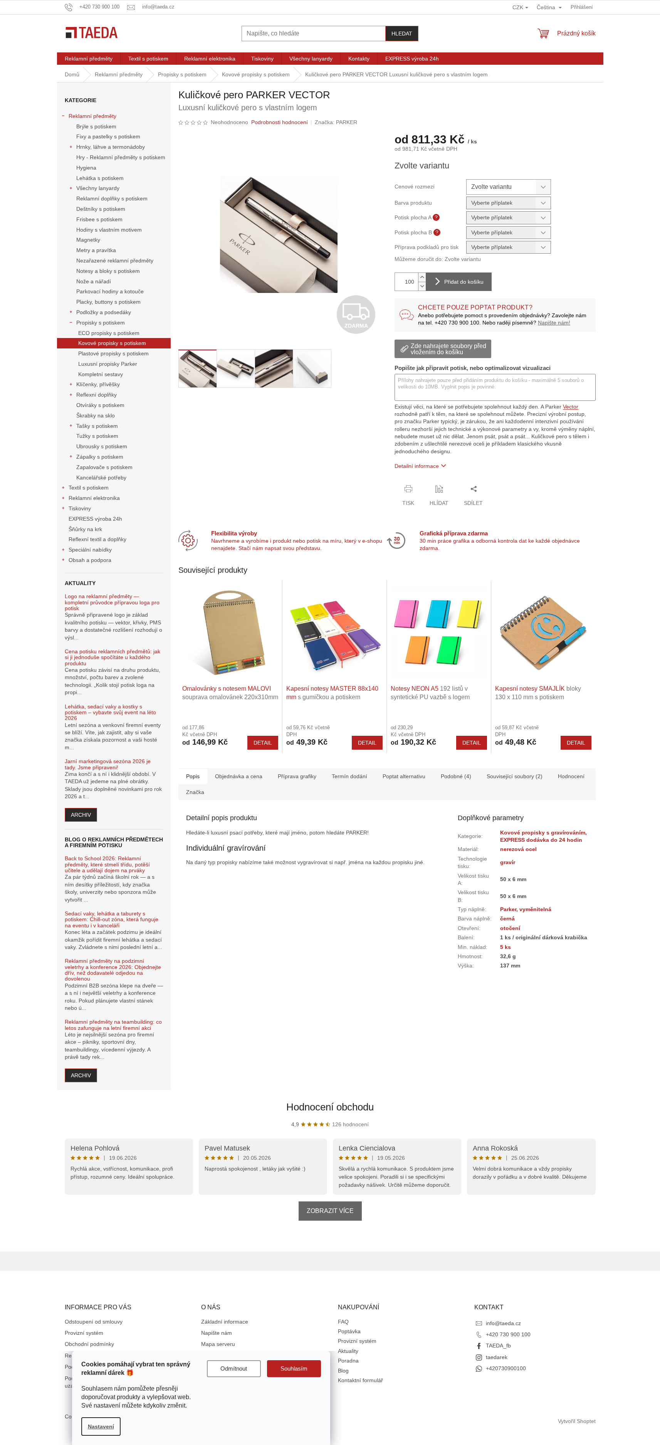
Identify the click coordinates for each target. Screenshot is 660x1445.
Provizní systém (84, 1333)
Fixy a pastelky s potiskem (108, 136)
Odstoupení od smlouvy (94, 1322)
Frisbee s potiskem (99, 219)
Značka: (336, 122)
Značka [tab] (195, 792)
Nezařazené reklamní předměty (114, 260)
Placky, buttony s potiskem (108, 302)
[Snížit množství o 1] (422, 286)
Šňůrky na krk (85, 529)
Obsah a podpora (90, 560)
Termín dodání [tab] (349, 776)
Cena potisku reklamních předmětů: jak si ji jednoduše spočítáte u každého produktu (112, 657)
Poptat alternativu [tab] (404, 776)
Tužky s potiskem (97, 436)
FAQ (343, 1322)
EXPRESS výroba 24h (95, 519)
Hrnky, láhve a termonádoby (110, 147)
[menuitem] (88, 58)
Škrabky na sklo (95, 415)
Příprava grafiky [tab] (297, 776)
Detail (263, 743)
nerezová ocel (518, 849)
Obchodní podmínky (89, 1344)
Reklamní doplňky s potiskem (112, 198)
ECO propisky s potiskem (108, 333)
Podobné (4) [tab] (456, 776)
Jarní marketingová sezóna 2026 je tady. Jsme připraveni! (108, 764)
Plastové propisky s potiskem (113, 353)
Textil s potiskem (89, 487)
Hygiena (86, 168)
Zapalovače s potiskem (104, 467)
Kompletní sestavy (100, 374)
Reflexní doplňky (96, 395)
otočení (510, 928)
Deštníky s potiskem (100, 209)
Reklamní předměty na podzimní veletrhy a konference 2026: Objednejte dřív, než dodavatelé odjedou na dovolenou (113, 970)
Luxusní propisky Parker (107, 364)
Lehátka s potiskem (100, 178)
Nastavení (101, 1426)
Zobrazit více (330, 1211)
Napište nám (216, 1333)
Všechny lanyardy (97, 188)
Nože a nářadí (93, 281)
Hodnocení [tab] (571, 776)
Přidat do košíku (464, 282)
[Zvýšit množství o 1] (422, 277)
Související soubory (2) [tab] (514, 776)
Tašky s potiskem (97, 426)
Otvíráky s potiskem (100, 405)
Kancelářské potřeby (101, 477)
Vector (570, 407)
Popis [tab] (193, 776)
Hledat (401, 33)
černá (507, 918)
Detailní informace (417, 466)
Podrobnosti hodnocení (279, 122)
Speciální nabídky (90, 550)
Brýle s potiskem (96, 126)
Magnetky (88, 240)
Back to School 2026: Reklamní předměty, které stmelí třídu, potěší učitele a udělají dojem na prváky (107, 864)
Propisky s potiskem (100, 323)
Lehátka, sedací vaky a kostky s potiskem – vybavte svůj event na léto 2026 (110, 713)
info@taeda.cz (503, 1323)
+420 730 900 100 (508, 1334)
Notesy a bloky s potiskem (108, 271)
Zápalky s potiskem (99, 457)
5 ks (505, 947)
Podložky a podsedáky (103, 312)
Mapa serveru (218, 1344)
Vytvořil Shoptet (577, 1421)
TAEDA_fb (498, 1345)
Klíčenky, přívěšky (98, 384)
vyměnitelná (535, 909)
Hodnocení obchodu (330, 1107)
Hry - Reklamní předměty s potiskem (120, 157)
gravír (507, 862)
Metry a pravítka (96, 250)
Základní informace (224, 1322)
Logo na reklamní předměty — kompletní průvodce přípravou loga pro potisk (112, 602)
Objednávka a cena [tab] (238, 776)
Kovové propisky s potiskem (112, 343)
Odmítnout (233, 1368)
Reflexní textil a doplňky (97, 539)
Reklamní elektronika (94, 498)
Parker (508, 909)
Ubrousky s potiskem (101, 446)
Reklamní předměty (92, 116)
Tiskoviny (80, 508)
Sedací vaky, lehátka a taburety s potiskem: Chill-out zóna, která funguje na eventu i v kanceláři (111, 920)
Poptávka (349, 1331)
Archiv (81, 815)
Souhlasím (293, 1368)
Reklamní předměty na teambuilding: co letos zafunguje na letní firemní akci (113, 1025)
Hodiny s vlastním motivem (109, 230)
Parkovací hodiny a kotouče (110, 291)
